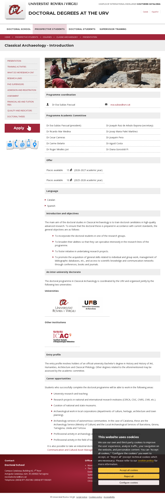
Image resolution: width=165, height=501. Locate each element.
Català (145, 11)
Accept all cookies (129, 470)
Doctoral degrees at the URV (69, 13)
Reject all (128, 476)
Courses (47, 37)
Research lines (14, 78)
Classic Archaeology (67, 37)
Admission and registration (21, 90)
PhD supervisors (15, 84)
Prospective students (50, 29)
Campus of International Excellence (129, 4)
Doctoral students (82, 29)
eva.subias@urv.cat (120, 104)
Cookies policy (95, 497)
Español (155, 11)
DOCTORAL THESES (16, 116)
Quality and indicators (19, 110)
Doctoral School (19, 29)
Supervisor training (113, 29)
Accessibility (109, 497)
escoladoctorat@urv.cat (16, 477)
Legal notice (81, 497)
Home (7, 37)
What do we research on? (20, 72)
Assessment (13, 96)
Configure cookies (129, 482)
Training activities (16, 66)
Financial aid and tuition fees (20, 103)
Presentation (14, 61)
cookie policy (146, 460)
